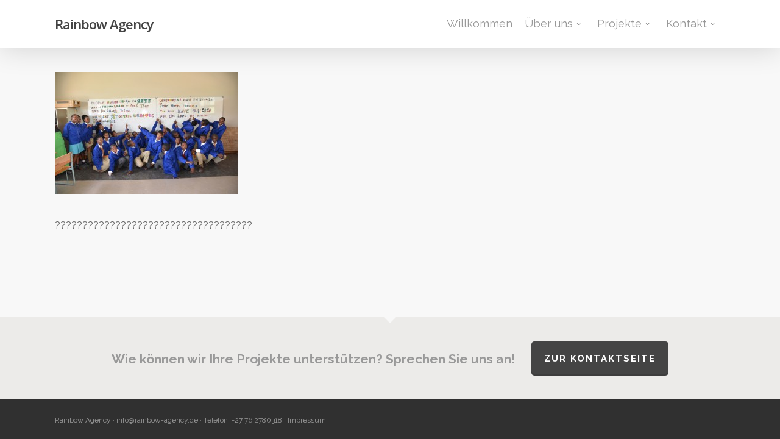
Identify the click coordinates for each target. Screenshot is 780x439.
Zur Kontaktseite (600, 358)
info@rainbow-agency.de (157, 420)
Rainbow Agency (104, 23)
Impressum (307, 420)
